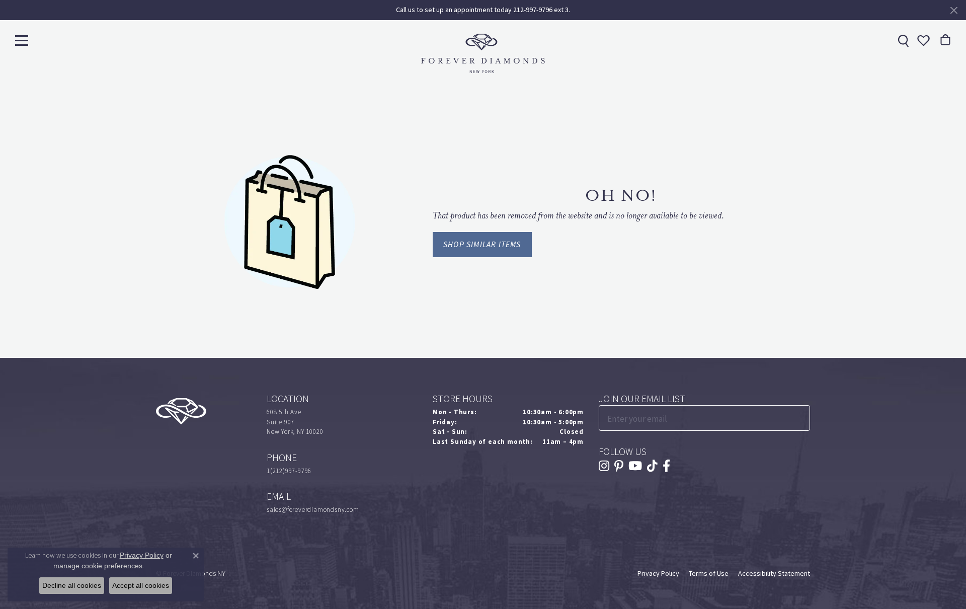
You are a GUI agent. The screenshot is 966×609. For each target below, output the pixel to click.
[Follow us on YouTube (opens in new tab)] (635, 466)
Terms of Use (709, 573)
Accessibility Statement (774, 573)
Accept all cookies (140, 585)
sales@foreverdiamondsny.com (313, 509)
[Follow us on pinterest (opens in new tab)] (618, 466)
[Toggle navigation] (21, 40)
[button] (922, 40)
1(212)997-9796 (289, 471)
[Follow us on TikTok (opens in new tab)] (652, 466)
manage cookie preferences (97, 566)
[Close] (953, 10)
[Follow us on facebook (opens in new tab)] (666, 466)
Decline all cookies (71, 585)
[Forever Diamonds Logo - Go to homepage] (483, 53)
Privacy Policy (658, 573)
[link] (902, 40)
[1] (801, 418)
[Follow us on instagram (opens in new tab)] (604, 466)
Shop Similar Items (482, 244)
